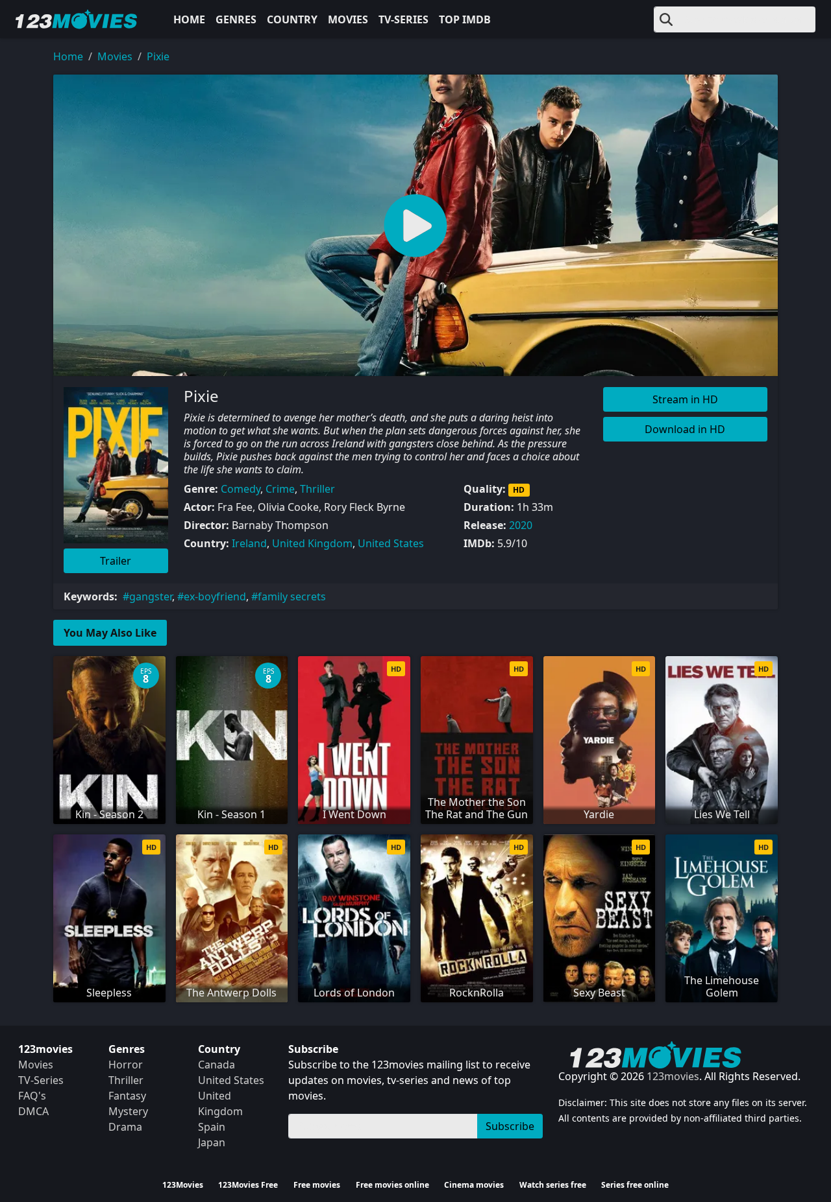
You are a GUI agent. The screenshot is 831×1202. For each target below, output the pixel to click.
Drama (125, 1127)
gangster (150, 596)
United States (391, 543)
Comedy (240, 489)
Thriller (317, 489)
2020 (520, 525)
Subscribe (510, 1126)
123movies (673, 1076)
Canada (216, 1064)
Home (189, 19)
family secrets (292, 596)
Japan (211, 1142)
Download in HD (685, 429)
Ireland (249, 543)
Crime (280, 489)
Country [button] (292, 19)
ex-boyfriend (215, 596)
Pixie (158, 56)
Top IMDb (465, 19)
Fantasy (127, 1096)
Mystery (128, 1111)
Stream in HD (685, 399)
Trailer (115, 561)
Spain (211, 1127)
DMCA (33, 1111)
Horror (125, 1064)
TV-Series (403, 19)
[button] (415, 225)
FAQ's (32, 1096)
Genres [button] (236, 19)
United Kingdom (312, 543)
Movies (348, 19)
